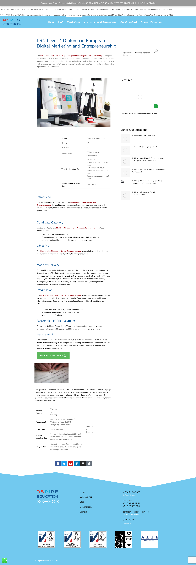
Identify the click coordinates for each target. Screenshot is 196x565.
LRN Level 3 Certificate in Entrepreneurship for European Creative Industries (149, 113)
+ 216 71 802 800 (131, 492)
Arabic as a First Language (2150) (144, 147)
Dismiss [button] (152, 3)
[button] (35, 539)
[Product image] (125, 138)
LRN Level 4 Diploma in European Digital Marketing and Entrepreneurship (146, 182)
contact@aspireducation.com (136, 511)
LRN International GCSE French (143, 135)
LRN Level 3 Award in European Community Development (148, 170)
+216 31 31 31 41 (131, 503)
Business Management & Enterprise (139, 54)
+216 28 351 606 (131, 506)
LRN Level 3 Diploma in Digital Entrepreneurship (143, 193)
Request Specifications (51, 355)
